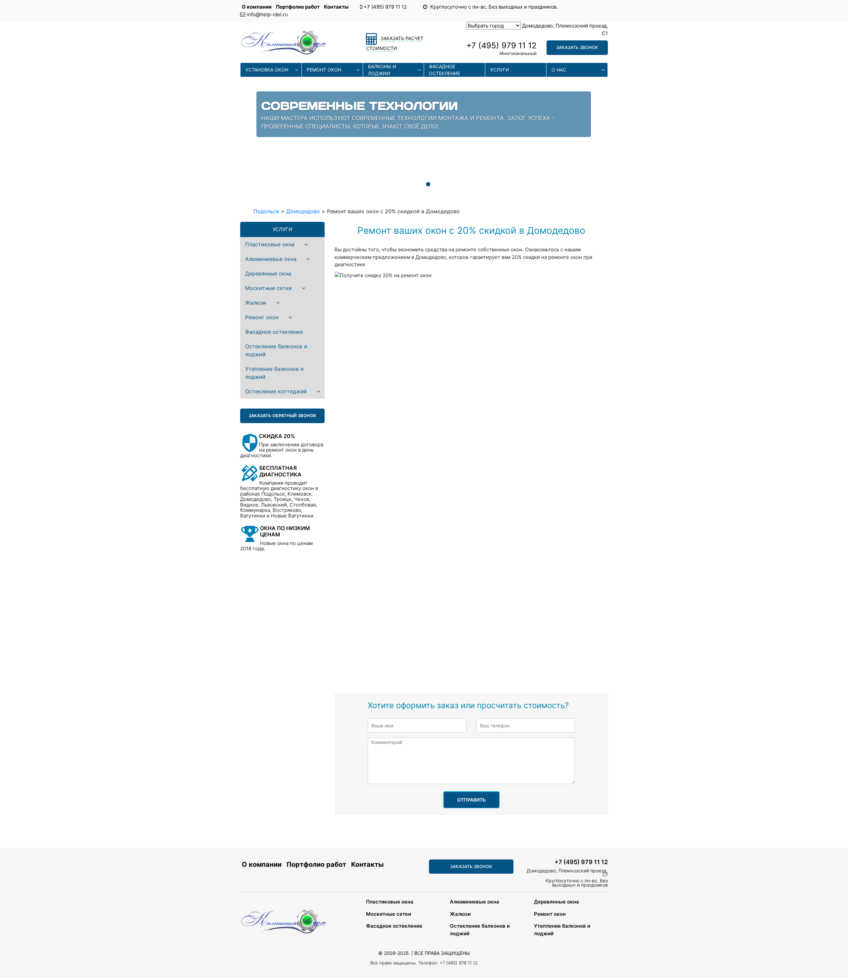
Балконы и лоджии (382, 70)
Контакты (336, 7)
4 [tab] (438, 184)
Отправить (471, 800)
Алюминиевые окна (270, 259)
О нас (559, 70)
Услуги (499, 70)
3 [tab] (428, 184)
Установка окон (266, 70)
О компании (257, 7)
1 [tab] (408, 184)
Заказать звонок (577, 47)
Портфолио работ (298, 7)
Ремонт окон (324, 70)
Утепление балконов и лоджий (274, 373)
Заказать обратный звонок (282, 415)
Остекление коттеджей (276, 391)
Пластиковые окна (269, 244)
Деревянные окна (268, 273)
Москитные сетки (268, 288)
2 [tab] (418, 184)
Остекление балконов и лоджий (276, 350)
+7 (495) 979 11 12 (385, 7)
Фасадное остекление (444, 70)
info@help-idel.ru (267, 14)
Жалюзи (255, 302)
